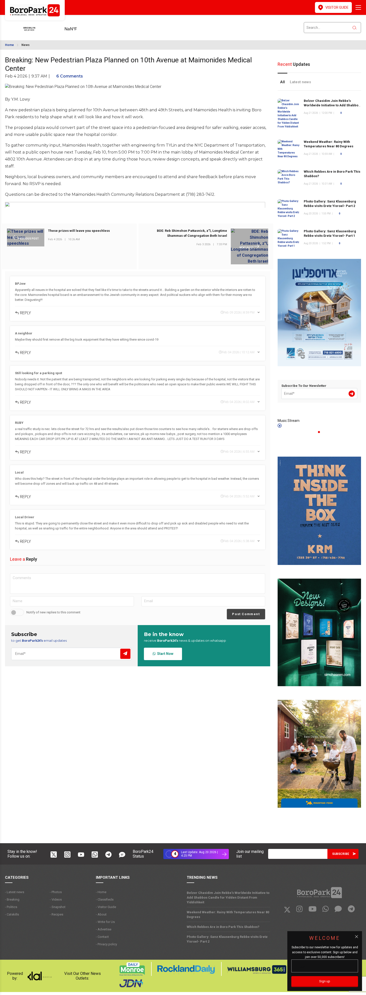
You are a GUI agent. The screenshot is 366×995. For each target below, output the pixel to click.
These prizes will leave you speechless (79, 231)
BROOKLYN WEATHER (78, 27)
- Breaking (12, 899)
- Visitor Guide (106, 907)
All (282, 82)
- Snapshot (57, 907)
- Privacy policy (106, 944)
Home (9, 45)
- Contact (102, 937)
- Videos (56, 899)
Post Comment (246, 614)
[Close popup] (356, 936)
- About (101, 914)
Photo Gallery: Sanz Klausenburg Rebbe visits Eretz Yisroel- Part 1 (330, 233)
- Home (101, 892)
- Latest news (14, 892)
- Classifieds (105, 899)
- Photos (56, 892)
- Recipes (56, 914)
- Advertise (103, 929)
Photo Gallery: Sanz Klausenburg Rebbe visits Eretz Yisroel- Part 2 (330, 203)
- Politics (11, 907)
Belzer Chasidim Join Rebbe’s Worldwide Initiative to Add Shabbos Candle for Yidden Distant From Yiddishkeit (228, 897)
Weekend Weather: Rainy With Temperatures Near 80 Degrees (228, 914)
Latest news (300, 82)
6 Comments (69, 76)
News (25, 45)
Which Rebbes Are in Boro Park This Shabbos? (223, 927)
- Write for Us (105, 922)
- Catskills (12, 914)
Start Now (164, 654)
